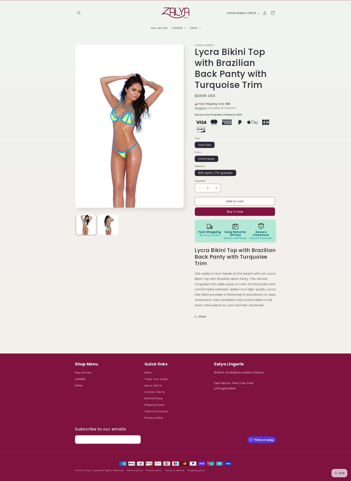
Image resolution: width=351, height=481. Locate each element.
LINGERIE (80, 379)
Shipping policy (196, 470)
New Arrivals (83, 372)
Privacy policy (154, 470)
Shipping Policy (154, 405)
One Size (204, 145)
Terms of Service (156, 411)
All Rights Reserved (112, 470)
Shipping (200, 108)
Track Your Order (156, 379)
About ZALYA (153, 385)
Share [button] (202, 316)
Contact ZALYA (154, 392)
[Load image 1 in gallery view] (86, 224)
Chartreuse (206, 159)
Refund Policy (153, 398)
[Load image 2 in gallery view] (108, 224)
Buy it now (235, 212)
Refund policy (135, 470)
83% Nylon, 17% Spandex (215, 173)
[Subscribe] (137, 439)
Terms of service (174, 470)
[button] (79, 13)
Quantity (200, 181)
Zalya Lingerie (93, 470)
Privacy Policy (153, 418)
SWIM (78, 385)
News (147, 372)
